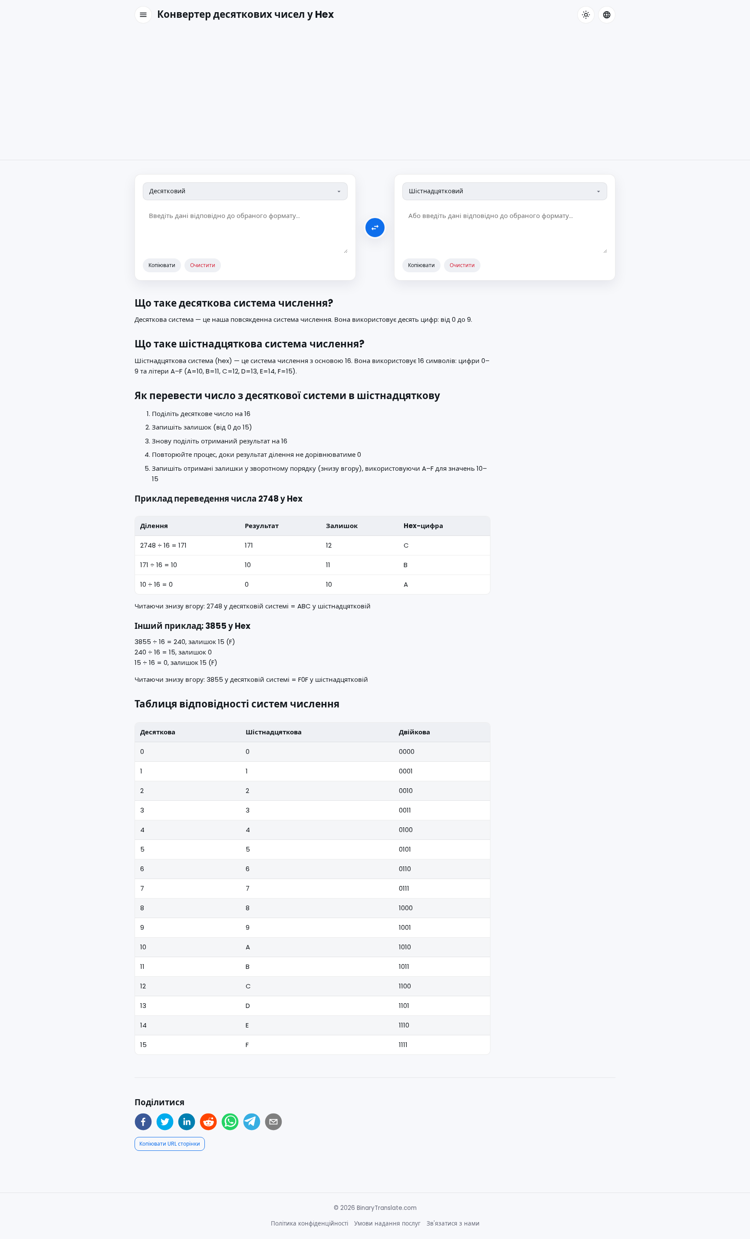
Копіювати (161, 265)
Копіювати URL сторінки (169, 1143)
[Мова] (606, 14)
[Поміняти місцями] (375, 227)
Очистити (202, 265)
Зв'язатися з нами (453, 1223)
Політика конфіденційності (309, 1223)
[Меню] (143, 14)
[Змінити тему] (586, 14)
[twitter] (165, 1121)
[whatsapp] (230, 1121)
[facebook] (143, 1121)
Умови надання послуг (387, 1223)
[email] (273, 1121)
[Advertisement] (375, 94)
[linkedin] (186, 1121)
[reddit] (208, 1121)
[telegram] (251, 1121)
